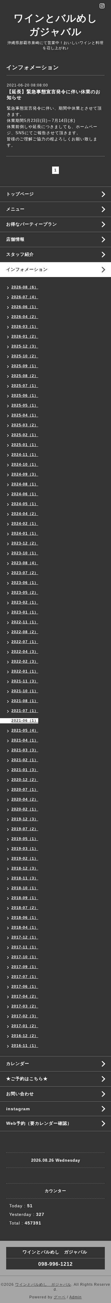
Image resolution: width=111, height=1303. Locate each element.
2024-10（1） (24, 464)
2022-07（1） (24, 642)
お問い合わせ (20, 1093)
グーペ (60, 1297)
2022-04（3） (24, 651)
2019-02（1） (24, 858)
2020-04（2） (24, 799)
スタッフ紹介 (20, 254)
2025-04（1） (24, 415)
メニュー (15, 209)
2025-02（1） (24, 435)
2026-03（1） (24, 326)
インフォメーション (27, 269)
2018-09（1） (24, 898)
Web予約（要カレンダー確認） (39, 1123)
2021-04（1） (24, 740)
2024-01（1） (24, 533)
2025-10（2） (24, 356)
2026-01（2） (24, 336)
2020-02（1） (24, 809)
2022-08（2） (24, 632)
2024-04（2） (24, 514)
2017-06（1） (24, 986)
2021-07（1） (24, 711)
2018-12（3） (24, 868)
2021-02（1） (24, 760)
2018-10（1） (24, 888)
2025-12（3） (24, 346)
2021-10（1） (24, 691)
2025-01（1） (24, 445)
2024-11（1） (24, 454)
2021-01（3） (24, 770)
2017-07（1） (24, 977)
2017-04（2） (24, 996)
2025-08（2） (24, 376)
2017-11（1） (24, 947)
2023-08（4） (24, 563)
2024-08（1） (24, 484)
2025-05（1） (24, 405)
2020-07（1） (24, 789)
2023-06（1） (24, 583)
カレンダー (17, 1063)
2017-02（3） (24, 1016)
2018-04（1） (24, 927)
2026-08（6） (24, 287)
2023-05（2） (24, 592)
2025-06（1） (24, 395)
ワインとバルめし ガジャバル (43, 1284)
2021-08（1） (24, 701)
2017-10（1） (24, 957)
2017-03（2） (24, 1006)
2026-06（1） (24, 307)
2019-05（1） (24, 839)
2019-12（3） (24, 819)
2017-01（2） (24, 1026)
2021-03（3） (24, 750)
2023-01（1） (24, 612)
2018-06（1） (24, 917)
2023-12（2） (24, 543)
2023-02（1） (24, 602)
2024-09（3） (24, 474)
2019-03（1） (24, 849)
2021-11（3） (24, 681)
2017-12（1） (24, 937)
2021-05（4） (24, 730)
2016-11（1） (24, 1046)
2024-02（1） (24, 523)
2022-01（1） (24, 671)
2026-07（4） (24, 297)
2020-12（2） (24, 780)
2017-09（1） (24, 967)
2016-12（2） (24, 1036)
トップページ (20, 193)
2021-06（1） (24, 720)
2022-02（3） (24, 661)
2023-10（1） (24, 553)
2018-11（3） (24, 878)
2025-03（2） (24, 425)
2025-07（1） (24, 386)
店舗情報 (15, 239)
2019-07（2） (24, 829)
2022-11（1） (24, 622)
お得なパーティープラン (31, 224)
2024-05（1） (24, 504)
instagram (18, 1108)
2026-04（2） (24, 317)
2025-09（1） (24, 366)
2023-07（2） (24, 573)
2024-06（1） (24, 494)
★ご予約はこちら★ (27, 1078)
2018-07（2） (24, 908)
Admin (75, 1297)
